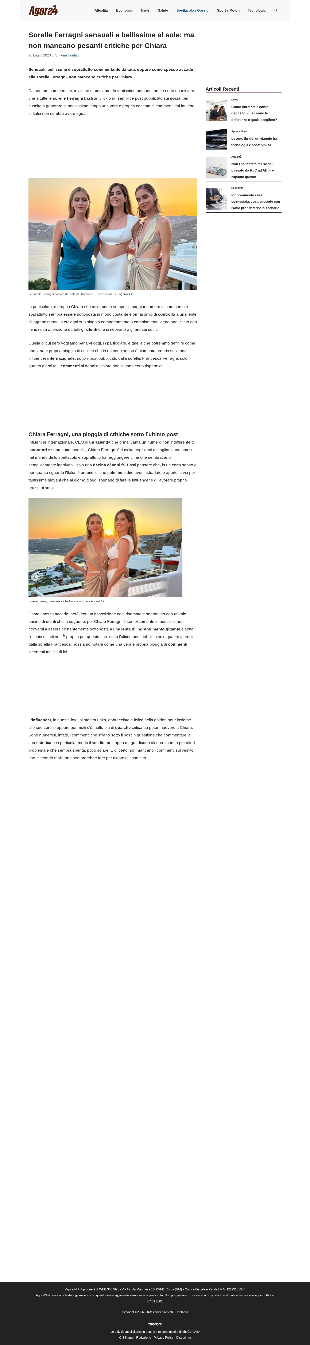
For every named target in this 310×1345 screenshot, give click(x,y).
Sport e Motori (228, 10)
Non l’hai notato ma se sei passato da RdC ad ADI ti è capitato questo (252, 170)
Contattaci (182, 1312)
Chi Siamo (126, 1337)
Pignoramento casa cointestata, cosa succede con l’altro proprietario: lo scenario (255, 201)
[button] (276, 10)
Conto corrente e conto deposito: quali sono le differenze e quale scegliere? (254, 113)
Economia (124, 10)
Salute (163, 10)
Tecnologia (257, 10)
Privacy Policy (164, 1337)
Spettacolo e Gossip (193, 10)
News (145, 10)
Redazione (143, 1337)
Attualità (101, 10)
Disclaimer (183, 1337)
